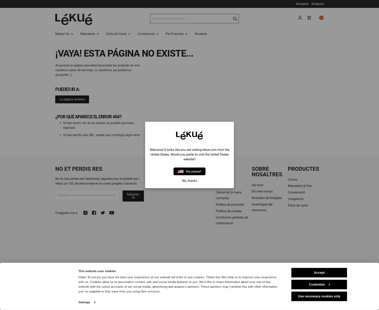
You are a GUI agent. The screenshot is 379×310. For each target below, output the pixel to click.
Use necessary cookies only (319, 296)
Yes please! (193, 171)
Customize (317, 284)
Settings (84, 302)
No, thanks (189, 180)
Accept (319, 272)
